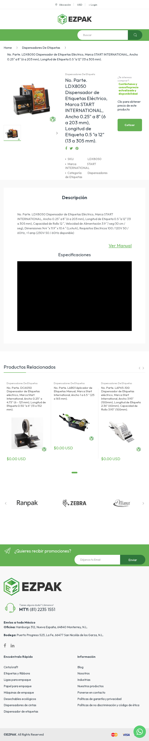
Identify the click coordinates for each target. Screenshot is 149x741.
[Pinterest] (76, 148)
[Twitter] (71, 148)
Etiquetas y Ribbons (17, 673)
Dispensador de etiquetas (21, 711)
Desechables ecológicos (20, 699)
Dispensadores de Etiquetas (41, 48)
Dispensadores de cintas (20, 705)
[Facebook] (66, 148)
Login (94, 4)
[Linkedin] (12, 645)
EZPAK (11, 734)
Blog (80, 667)
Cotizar (130, 125)
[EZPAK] (75, 19)
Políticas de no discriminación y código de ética (108, 705)
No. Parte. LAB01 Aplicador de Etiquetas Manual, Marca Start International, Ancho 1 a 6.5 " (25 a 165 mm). (74, 393)
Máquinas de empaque (19, 692)
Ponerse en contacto (91, 692)
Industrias (83, 680)
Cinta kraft (11, 667)
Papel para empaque (18, 686)
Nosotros (83, 673)
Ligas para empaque (17, 680)
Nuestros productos (90, 686)
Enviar (132, 560)
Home (8, 48)
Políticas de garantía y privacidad (99, 699)
